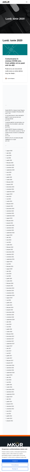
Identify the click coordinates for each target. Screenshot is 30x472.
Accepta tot (15, 460)
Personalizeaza (15, 464)
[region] (15, 459)
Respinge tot (15, 468)
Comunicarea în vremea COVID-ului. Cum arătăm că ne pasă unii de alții (15, 62)
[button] (26, 2)
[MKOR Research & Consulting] (6, 2)
